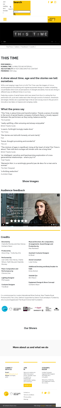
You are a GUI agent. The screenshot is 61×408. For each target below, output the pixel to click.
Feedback (24, 47)
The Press (9, 47)
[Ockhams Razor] (54, 19)
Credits (32, 47)
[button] (58, 405)
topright (43, 405)
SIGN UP (27, 385)
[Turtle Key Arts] (6, 393)
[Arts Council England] (14, 394)
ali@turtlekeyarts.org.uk (11, 374)
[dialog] (10, 8)
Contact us (27, 392)
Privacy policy (27, 397)
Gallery (17, 47)
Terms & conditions (29, 395)
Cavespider (55, 405)
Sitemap (26, 399)
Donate (5, 10)
